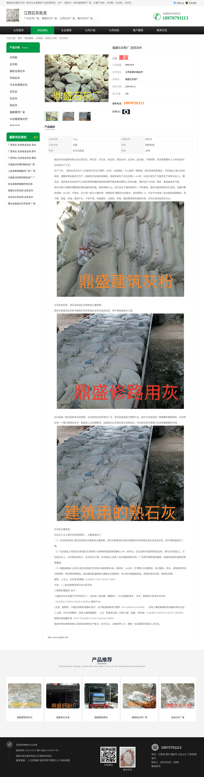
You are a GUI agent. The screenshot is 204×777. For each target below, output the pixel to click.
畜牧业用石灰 (17, 71)
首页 (20, 38)
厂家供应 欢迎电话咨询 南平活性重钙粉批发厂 (23, 151)
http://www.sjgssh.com (58, 637)
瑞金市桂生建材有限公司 (27, 756)
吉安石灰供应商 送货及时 (20, 197)
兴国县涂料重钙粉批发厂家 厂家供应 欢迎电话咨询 (23, 164)
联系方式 (162, 30)
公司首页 (18, 30)
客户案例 (138, 30)
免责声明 (44, 760)
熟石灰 (13, 105)
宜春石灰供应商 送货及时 (20, 190)
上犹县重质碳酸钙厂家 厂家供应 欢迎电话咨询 (23, 171)
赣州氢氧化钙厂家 (178, 717)
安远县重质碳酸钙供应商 (20, 184)
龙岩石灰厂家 (139, 717)
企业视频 (66, 30)
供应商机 (42, 30)
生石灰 (13, 98)
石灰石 (13, 91)
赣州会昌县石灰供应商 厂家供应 (23, 203)
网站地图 (65, 760)
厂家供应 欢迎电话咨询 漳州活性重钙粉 (23, 145)
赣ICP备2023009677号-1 (48, 750)
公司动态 (114, 30)
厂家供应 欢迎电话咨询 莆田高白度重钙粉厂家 (23, 158)
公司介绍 (90, 30)
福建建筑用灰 (63, 717)
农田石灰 (15, 78)
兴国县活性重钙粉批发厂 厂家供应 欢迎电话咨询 (23, 177)
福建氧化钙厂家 (101, 717)
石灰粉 (39, 38)
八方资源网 (33, 760)
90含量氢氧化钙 (19, 119)
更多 (36, 137)
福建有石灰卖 (24, 717)
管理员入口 (54, 760)
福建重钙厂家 (17, 112)
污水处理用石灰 (19, 84)
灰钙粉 (13, 57)
